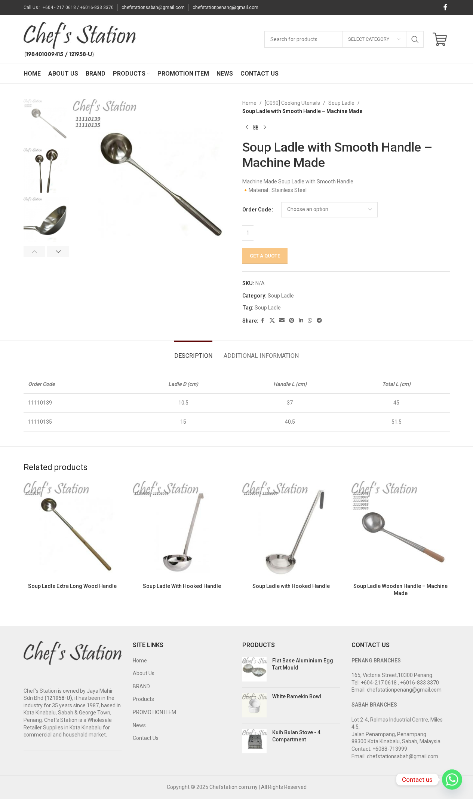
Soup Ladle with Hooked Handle (291, 586)
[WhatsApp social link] (309, 320)
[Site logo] (80, 39)
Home (249, 103)
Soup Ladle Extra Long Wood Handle (72, 586)
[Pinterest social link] (292, 320)
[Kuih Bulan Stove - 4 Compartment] (254, 741)
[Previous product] (246, 127)
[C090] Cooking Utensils (292, 103)
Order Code (256, 210)
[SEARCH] (415, 39)
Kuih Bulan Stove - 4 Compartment (296, 736)
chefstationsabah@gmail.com (153, 7)
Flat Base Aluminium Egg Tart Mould (302, 664)
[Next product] (264, 127)
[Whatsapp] (452, 779)
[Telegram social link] (319, 320)
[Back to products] (255, 127)
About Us (143, 673)
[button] (35, 251)
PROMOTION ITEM (154, 712)
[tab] (193, 352)
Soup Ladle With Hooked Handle (182, 586)
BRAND (141, 686)
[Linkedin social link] (301, 320)
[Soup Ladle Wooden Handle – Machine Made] (400, 530)
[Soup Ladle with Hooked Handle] (291, 530)
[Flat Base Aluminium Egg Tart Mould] (254, 669)
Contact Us (146, 738)
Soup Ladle (341, 103)
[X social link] (272, 320)
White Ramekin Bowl (296, 696)
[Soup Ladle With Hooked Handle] (182, 530)
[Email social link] (282, 320)
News (139, 725)
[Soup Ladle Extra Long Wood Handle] (73, 530)
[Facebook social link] (445, 7)
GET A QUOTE (265, 256)
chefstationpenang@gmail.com (225, 7)
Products (143, 699)
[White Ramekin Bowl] (254, 705)
